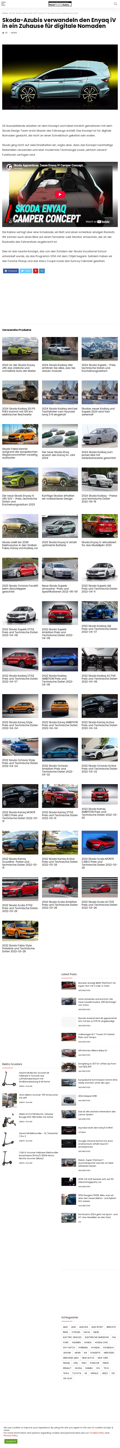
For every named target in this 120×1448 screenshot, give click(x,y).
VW (113, 1373)
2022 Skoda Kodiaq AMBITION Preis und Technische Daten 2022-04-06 (57, 680)
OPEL (75, 1363)
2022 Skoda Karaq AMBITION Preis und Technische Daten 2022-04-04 (60, 725)
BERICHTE (111, 1327)
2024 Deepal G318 (87, 1096)
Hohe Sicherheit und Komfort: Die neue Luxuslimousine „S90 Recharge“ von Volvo (97, 1002)
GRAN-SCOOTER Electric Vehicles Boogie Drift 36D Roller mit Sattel (36, 1115)
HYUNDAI (82, 1132)
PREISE (106, 1363)
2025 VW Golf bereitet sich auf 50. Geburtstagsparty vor (96, 1181)
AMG (65, 1327)
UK (86, 1373)
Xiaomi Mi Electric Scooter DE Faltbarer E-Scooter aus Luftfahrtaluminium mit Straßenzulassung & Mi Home (34, 1077)
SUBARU (89, 1368)
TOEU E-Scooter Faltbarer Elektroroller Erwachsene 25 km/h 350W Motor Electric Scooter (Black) (38, 1155)
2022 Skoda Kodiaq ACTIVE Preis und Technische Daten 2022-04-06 (99, 678)
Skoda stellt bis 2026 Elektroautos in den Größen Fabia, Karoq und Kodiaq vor (20, 545)
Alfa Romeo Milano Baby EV (92, 1050)
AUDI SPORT (97, 1327)
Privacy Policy (11, 1435)
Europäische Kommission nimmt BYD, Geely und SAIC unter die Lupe (98, 1081)
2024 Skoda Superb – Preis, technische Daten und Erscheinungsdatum (99, 368)
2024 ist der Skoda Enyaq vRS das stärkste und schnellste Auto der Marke (19, 368)
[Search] (115, 4)
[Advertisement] (60, 298)
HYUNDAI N (108, 1347)
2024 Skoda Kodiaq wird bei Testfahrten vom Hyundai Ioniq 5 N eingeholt (59, 411)
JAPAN (77, 1352)
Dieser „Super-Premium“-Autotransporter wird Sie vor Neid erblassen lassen (95, 1163)
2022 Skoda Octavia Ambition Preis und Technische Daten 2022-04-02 (57, 770)
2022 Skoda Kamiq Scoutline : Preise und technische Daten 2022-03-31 (20, 863)
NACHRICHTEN (84, 990)
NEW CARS (103, 1357)
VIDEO (105, 1373)
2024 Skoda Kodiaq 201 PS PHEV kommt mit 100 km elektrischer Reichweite (18, 411)
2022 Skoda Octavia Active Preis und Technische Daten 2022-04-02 (99, 768)
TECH (106, 1368)
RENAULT (67, 1368)
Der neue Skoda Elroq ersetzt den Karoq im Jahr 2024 (58, 455)
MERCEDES (109, 1352)
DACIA (87, 1332)
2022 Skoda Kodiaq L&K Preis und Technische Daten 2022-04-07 (99, 629)
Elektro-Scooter (25, 1086)
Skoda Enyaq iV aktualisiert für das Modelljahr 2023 (99, 544)
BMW (65, 1332)
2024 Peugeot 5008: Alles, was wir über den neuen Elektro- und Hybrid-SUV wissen (97, 1198)
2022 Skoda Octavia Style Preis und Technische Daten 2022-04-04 (20, 763)
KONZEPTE (95, 1352)
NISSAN (66, 1363)
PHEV (84, 1363)
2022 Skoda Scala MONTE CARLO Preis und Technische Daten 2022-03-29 (100, 863)
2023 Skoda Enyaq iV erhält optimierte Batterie (59, 544)
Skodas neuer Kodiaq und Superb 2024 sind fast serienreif (98, 411)
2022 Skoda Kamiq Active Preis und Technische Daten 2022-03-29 (60, 862)
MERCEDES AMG (71, 1357)
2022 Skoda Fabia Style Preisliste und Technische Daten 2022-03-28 (18, 948)
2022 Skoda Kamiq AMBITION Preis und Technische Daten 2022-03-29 (100, 813)
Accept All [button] (11, 1441)
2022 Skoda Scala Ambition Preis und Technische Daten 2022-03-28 (60, 905)
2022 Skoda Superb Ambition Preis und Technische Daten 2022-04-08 (57, 634)
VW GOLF (67, 1378)
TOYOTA (76, 1373)
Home (4, 13)
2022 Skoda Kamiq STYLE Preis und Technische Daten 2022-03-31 (60, 815)
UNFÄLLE (94, 1373)
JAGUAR (67, 1352)
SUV (98, 1368)
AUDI (73, 1327)
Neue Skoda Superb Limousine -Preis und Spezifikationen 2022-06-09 (60, 588)
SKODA (14, 32)
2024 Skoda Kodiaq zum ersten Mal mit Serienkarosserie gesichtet (99, 455)
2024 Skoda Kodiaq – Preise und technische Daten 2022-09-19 (99, 498)
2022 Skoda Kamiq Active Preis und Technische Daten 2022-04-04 (99, 725)
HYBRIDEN (83, 1347)
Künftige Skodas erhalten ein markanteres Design (58, 497)
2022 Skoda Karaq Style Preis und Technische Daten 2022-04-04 (20, 725)
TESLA (66, 1373)
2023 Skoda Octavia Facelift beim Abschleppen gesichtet (20, 588)
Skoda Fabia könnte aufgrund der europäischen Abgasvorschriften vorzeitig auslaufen (19, 453)
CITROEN (76, 1332)
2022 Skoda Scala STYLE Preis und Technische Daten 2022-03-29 (20, 908)
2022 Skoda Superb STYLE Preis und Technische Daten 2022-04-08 (20, 632)
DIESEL (96, 1332)
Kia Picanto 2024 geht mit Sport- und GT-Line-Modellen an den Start (98, 1216)
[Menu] (3, 4)
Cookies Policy (96, 1432)
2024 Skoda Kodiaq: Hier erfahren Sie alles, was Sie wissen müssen (58, 368)
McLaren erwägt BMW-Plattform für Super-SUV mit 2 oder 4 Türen (97, 984)
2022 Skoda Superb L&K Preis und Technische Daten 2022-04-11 (99, 588)
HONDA (87, 1342)
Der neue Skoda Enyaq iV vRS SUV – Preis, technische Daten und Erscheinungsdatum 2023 (19, 500)
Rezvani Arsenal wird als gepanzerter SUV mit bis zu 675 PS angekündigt (97, 1020)
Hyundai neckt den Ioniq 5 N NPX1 (95, 1127)
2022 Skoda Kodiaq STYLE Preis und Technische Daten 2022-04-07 (20, 678)
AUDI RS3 (83, 1327)
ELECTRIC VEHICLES (72, 1337)
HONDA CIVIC (101, 1342)
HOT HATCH (69, 1347)
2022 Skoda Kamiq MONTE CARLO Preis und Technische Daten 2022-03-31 (20, 817)
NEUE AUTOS (88, 1357)
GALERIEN (76, 1342)
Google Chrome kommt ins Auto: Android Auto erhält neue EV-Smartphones (95, 1143)
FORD (65, 1342)
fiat (114, 1337)
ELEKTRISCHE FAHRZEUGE (97, 1337)
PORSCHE (94, 1363)
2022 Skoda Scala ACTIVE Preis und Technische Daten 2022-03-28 (99, 905)
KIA (79, 1222)
